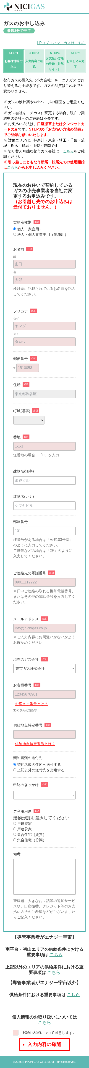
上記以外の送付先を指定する (41, 770)
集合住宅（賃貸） (31, 835)
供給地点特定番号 (27, 725)
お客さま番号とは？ (31, 704)
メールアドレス (26, 619)
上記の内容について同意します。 (48, 1033)
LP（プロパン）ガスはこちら (61, 43)
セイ (16, 318)
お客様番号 (22, 685)
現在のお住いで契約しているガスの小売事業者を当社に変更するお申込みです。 (43, 191)
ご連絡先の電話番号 (29, 573)
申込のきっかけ (26, 785)
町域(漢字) (21, 411)
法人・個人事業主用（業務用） (42, 234)
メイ (16, 334)
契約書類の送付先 (27, 758)
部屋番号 (20, 522)
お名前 (18, 249)
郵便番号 (20, 359)
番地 (17, 437)
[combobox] (44, 668)
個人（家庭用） (29, 229)
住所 (17, 385)
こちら (68, 151)
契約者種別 (22, 222)
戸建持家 (24, 824)
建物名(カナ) (23, 496)
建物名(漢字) (23, 471)
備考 (17, 854)
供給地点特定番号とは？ (35, 744)
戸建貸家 (24, 829)
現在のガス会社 (26, 659)
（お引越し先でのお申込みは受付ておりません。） (43, 204)
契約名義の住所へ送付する (39, 764)
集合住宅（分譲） (31, 840)
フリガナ (20, 311)
